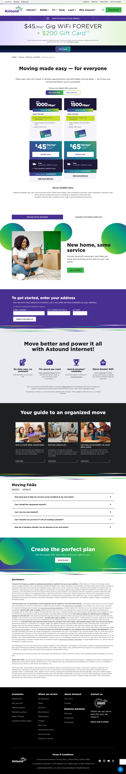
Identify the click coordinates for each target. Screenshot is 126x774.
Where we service (47, 694)
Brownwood (43, 712)
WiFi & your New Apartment (29, 445)
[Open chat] (120, 769)
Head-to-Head (66, 386)
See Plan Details (45, 179)
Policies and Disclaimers (46, 759)
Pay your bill (17, 703)
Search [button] (103, 9)
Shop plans (63, 560)
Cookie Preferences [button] (86, 764)
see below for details (73, 41)
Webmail (94, 1)
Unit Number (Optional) (57, 310)
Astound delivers (76, 377)
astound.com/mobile (22, 629)
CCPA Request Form (60, 764)
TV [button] (53, 10)
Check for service (45, 738)
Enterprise (69, 718)
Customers (18, 694)
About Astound (72, 694)
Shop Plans (113, 10)
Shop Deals (63, 49)
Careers (67, 703)
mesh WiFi (102, 373)
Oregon (41, 721)
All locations (43, 699)
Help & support (18, 708)
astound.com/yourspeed (72, 606)
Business (16, 2)
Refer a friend (18, 716)
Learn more (19, 461)
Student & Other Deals (22, 721)
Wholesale (68, 722)
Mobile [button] (43, 10)
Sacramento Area (45, 730)
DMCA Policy (74, 759)
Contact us (96, 694)
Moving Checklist (57, 445)
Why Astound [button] (86, 10)
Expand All (15, 489)
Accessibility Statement (41, 764)
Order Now (45, 154)
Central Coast (44, 734)
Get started (75, 270)
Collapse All (27, 489)
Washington (43, 716)
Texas (40, 703)
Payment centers (19, 712)
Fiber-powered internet (47, 373)
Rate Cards (73, 764)
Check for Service (24, 319)
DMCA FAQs (85, 759)
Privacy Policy (61, 759)
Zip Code (76, 310)
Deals (62, 10)
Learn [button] (71, 10)
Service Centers (116, 1)
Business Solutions (74, 709)
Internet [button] (30, 10)
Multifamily (24, 2)
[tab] (37, 217)
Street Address (19, 310)
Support (86, 1)
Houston (41, 708)
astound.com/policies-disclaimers (52, 608)
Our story (68, 699)
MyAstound (104, 1)
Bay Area (42, 725)
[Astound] (14, 10)
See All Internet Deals (63, 187)
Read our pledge (100, 722)
